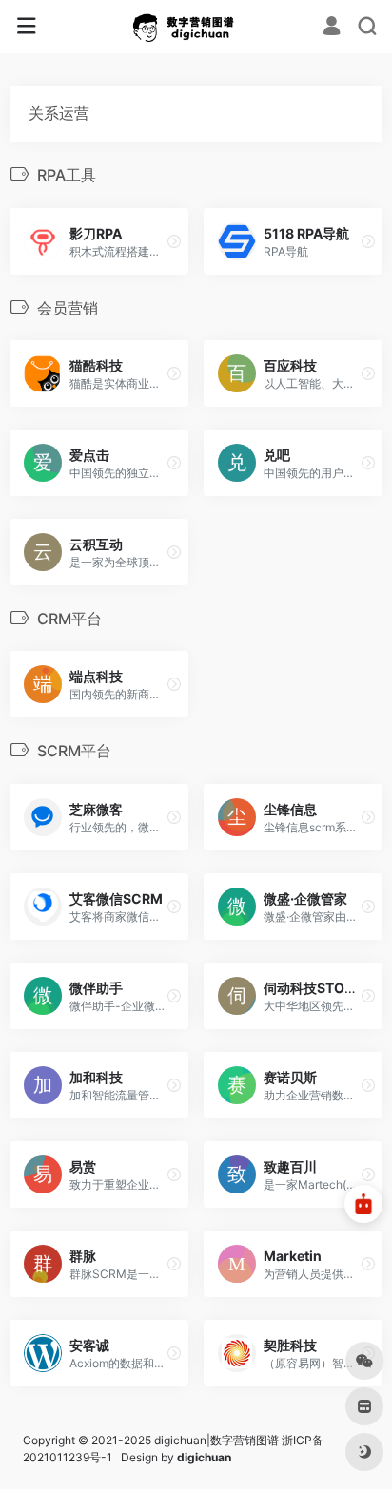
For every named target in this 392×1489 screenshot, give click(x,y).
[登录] (332, 28)
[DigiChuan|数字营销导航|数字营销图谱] (196, 27)
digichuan (204, 1457)
